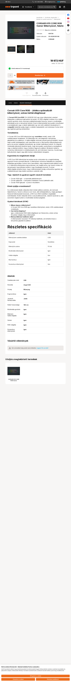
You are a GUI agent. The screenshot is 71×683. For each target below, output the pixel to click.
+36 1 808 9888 (38, 1)
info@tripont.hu (51, 1)
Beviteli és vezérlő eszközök (44, 19)
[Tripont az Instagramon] (68, 22)
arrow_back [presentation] (9, 30)
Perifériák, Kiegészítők (51, 17)
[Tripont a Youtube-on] (68, 18)
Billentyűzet (57, 19)
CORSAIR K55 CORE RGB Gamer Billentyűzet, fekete (13, 381)
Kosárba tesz (40, 75)
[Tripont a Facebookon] (68, 15)
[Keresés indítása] (54, 7)
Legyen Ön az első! (42, 348)
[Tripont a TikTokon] (68, 25)
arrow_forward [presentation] (33, 30)
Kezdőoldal (39, 17)
